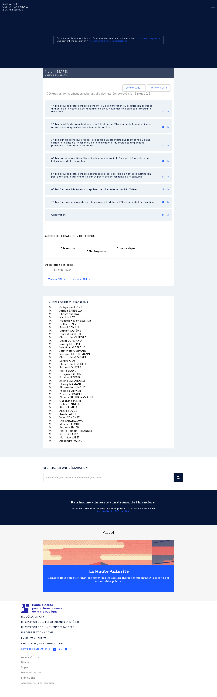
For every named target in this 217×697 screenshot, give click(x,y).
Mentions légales (31, 672)
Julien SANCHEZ (64, 417)
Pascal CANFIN (64, 327)
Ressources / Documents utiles (42, 643)
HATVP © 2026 (30, 657)
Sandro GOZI (62, 361)
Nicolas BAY (62, 317)
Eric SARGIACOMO (66, 421)
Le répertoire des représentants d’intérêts (50, 622)
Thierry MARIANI (65, 384)
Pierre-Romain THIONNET (70, 431)
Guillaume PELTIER (66, 401)
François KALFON (65, 374)
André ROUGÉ (63, 411)
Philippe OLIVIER (65, 391)
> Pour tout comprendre (148, 39)
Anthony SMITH (64, 427)
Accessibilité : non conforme (37, 683)
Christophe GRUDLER (68, 364)
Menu (213, 7)
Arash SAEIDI (62, 414)
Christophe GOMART (67, 357)
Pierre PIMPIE (63, 407)
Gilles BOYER (62, 324)
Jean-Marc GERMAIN (67, 351)
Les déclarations (33, 617)
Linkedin (60, 649)
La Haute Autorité (108, 571)
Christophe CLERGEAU (68, 337)
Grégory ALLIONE (65, 307)
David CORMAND (65, 341)
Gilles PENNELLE (65, 404)
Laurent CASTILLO (65, 334)
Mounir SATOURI (65, 424)
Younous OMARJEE (66, 394)
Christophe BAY (64, 314)
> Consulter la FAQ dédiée (113, 511)
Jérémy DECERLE (65, 344)
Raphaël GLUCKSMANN (69, 354)
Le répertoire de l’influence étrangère (47, 627)
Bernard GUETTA (65, 367)
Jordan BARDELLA (65, 311)
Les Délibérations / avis (37, 632)
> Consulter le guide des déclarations (108, 41)
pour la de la (15, 7)
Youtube (66, 649)
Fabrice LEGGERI (65, 377)
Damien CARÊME (65, 331)
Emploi (25, 667)
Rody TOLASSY (63, 434)
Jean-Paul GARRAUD (67, 347)
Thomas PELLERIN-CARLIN (71, 397)
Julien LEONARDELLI (67, 381)
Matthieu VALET (64, 437)
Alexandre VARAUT (66, 441)
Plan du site (28, 678)
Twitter (54, 649)
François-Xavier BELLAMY (70, 321)
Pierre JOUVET (63, 371)
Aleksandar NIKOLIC (67, 387)
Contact (26, 662)
